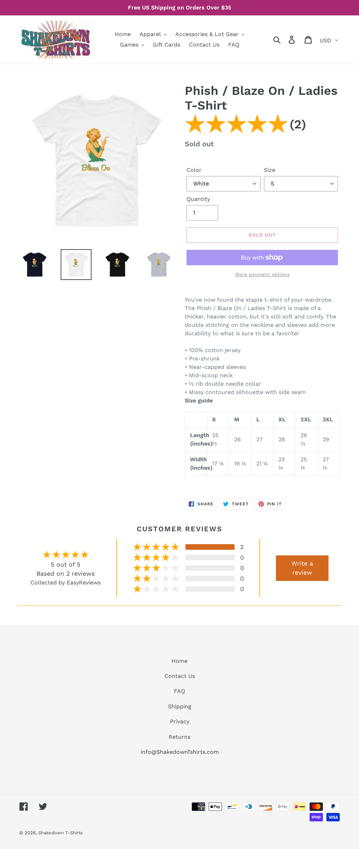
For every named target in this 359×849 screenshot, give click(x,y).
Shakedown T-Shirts (60, 832)
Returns (179, 737)
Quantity (198, 199)
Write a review (302, 568)
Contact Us (179, 676)
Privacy (179, 721)
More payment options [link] (262, 274)
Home (179, 661)
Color (194, 170)
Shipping (179, 706)
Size (269, 170)
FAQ (179, 691)
